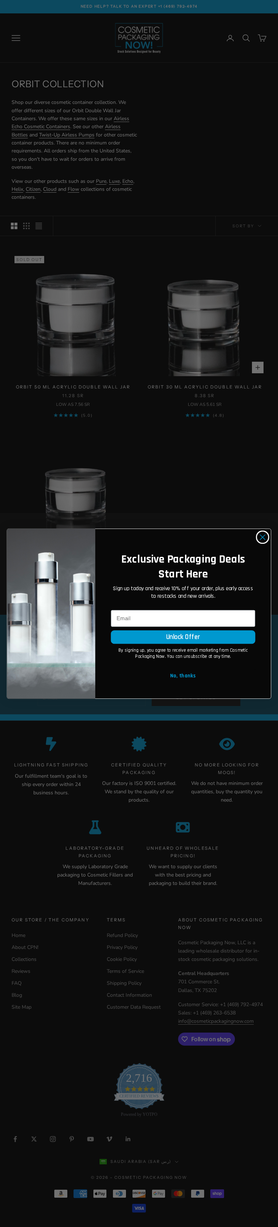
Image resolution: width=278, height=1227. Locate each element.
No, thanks (183, 676)
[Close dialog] (263, 537)
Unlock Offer (183, 637)
